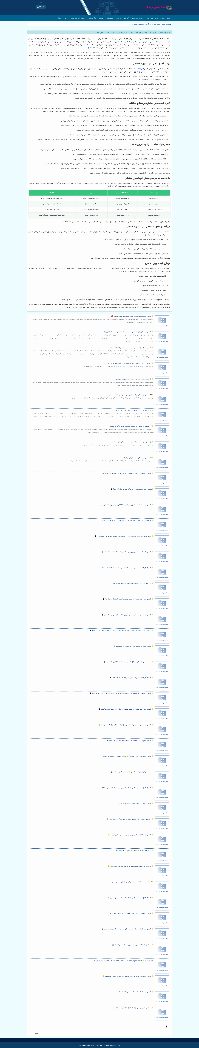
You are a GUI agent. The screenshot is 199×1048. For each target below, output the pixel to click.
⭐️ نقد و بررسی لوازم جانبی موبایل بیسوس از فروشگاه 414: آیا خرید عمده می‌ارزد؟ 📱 (127, 520)
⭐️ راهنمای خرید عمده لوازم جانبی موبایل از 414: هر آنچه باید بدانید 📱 (131, 677)
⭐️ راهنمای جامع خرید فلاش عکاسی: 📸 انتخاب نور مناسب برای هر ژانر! (131, 913)
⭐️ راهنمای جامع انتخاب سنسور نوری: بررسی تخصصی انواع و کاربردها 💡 (130, 835)
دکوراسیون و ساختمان (122, 18)
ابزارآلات (101, 18)
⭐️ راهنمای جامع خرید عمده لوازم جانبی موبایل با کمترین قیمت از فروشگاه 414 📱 (128, 599)
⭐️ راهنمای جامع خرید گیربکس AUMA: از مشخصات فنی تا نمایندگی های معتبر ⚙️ (127, 473)
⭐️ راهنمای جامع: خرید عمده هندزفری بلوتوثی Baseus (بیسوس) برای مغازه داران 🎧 (127, 505)
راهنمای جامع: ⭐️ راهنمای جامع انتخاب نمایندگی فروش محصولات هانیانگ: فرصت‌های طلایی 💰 (123, 960)
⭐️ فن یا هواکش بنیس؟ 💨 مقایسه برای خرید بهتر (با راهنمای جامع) (132, 583)
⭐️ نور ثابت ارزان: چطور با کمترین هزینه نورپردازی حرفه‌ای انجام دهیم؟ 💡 (130, 866)
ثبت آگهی (40, 7)
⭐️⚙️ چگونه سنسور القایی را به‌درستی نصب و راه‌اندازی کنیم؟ (134, 379)
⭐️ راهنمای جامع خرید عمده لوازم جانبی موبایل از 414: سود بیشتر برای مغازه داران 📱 (127, 615)
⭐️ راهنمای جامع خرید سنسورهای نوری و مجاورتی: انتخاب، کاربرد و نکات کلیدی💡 (127, 976)
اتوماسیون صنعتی (138, 24)
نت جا (89, 47)
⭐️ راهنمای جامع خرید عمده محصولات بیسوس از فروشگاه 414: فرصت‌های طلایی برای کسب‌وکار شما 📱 (121, 693)
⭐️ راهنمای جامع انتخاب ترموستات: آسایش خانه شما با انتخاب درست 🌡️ (130, 992)
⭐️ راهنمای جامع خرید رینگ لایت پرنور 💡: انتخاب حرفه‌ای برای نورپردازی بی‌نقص (128, 756)
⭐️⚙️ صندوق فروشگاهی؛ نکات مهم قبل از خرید (138, 458)
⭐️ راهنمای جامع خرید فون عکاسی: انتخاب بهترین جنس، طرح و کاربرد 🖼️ (130, 897)
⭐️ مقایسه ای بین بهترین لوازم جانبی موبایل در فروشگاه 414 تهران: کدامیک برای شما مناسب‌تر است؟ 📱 (121, 630)
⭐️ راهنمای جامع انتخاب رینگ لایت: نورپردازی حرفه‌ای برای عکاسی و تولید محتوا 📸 (127, 929)
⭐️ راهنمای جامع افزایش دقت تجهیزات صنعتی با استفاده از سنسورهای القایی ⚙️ (128, 332)
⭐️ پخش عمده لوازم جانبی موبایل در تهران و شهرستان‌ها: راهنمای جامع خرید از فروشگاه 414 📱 (123, 536)
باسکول (60, 18)
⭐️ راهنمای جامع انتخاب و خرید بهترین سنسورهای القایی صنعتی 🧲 (132, 316)
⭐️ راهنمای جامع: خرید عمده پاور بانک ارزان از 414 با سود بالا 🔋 (133, 646)
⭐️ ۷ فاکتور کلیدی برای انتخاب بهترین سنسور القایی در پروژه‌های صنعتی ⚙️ (130, 363)
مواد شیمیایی (92, 18)
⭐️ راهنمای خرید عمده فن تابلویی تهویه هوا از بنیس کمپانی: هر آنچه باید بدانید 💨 (127, 568)
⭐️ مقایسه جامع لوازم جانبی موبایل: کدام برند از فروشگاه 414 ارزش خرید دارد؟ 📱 (128, 662)
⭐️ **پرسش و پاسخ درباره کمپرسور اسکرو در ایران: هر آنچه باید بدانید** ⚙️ (130, 819)
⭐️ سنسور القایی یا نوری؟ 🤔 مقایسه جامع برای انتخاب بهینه (134, 850)
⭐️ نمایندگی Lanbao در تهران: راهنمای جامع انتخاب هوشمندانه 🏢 (132, 945)
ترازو (66, 18)
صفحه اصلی (157, 24)
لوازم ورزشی (109, 18)
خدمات (162, 18)
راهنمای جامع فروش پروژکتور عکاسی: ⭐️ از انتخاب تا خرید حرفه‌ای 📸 (132, 772)
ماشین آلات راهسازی (151, 18)
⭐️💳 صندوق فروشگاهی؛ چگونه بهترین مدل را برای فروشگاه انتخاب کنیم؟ (130, 395)
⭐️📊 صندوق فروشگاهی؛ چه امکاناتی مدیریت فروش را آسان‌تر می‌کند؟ (131, 426)
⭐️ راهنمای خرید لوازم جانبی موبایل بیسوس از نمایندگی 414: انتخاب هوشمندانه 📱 (127, 552)
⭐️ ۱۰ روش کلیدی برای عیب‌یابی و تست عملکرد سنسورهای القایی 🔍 (132, 348)
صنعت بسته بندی (137, 18)
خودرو (169, 18)
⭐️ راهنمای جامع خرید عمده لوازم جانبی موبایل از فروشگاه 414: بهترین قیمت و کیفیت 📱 (125, 709)
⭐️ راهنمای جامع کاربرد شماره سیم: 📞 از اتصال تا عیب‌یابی (135, 803)
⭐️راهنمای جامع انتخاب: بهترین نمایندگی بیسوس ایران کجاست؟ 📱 (132, 489)
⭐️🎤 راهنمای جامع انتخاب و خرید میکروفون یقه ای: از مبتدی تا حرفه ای (131, 882)
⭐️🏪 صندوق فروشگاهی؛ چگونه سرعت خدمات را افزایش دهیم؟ (133, 442)
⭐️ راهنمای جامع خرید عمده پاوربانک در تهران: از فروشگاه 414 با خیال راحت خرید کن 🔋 (126, 725)
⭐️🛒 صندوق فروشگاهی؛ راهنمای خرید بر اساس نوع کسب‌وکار (133, 410)
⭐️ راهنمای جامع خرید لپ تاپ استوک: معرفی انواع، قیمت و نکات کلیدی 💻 (130, 740)
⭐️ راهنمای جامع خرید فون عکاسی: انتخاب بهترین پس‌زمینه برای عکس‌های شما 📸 (127, 788)
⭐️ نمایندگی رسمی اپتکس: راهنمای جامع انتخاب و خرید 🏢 (134, 1008)
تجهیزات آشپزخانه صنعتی (78, 18)
